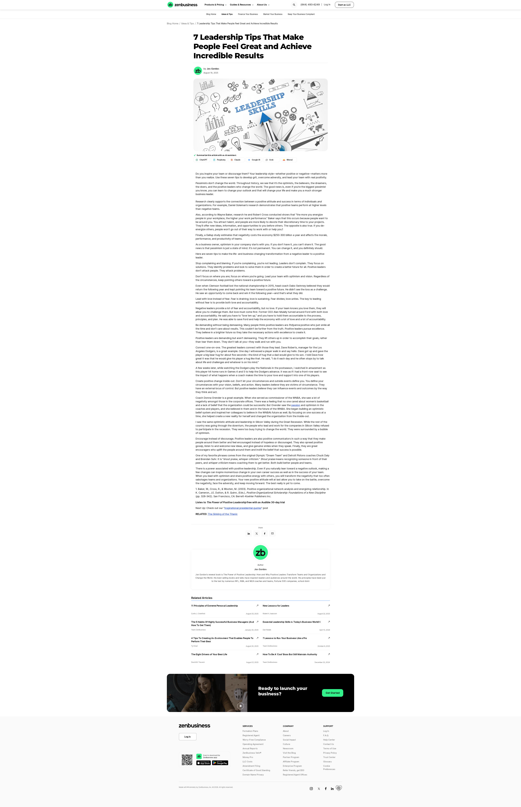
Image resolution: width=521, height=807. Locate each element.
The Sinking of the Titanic (223, 514)
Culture (286, 744)
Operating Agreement (253, 744)
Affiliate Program (291, 762)
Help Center (329, 740)
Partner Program (291, 757)
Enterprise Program (292, 766)
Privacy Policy (330, 753)
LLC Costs (247, 762)
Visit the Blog (289, 753)
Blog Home (211, 14)
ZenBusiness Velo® (252, 753)
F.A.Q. (326, 735)
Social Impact (289, 740)
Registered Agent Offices (295, 775)
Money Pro (248, 757)
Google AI (256, 160)
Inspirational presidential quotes (242, 508)
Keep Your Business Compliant (301, 14)
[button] (240, 706)
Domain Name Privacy (253, 775)
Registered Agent (251, 735)
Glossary (327, 762)
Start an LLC (344, 4)
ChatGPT (203, 160)
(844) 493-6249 (310, 5)
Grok (271, 160)
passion (295, 405)
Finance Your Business (248, 14)
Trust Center (329, 757)
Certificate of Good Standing (256, 770)
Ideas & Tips (187, 23)
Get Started (333, 692)
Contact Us (328, 744)
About (286, 731)
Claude (237, 160)
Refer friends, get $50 (293, 770)
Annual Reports (250, 749)
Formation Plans (250, 731)
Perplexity (221, 160)
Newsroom (288, 749)
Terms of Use (329, 749)
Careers (287, 735)
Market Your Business (272, 14)
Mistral (289, 160)
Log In (187, 736)
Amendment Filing (251, 766)
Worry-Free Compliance (254, 740)
